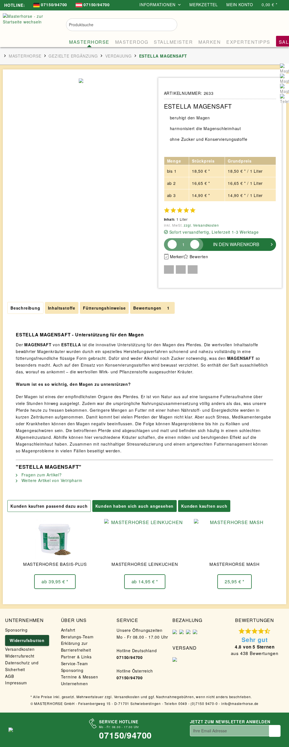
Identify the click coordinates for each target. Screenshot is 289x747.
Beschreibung (25, 308)
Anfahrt (68, 630)
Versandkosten (19, 649)
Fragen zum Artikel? (41, 474)
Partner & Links (76, 657)
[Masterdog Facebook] (284, 78)
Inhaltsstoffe (61, 308)
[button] (169, 269)
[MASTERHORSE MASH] (234, 538)
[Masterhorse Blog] (284, 88)
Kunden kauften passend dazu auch (49, 506)
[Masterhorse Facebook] (284, 68)
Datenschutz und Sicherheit (22, 666)
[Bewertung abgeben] (179, 210)
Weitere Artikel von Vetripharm (51, 480)
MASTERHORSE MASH (234, 564)
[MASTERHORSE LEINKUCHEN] (144, 538)
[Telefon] (284, 98)
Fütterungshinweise (104, 308)
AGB (9, 676)
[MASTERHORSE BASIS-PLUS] (54, 538)
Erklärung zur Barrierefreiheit (76, 646)
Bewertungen (151, 308)
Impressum (16, 682)
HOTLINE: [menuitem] (14, 5)
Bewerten (199, 256)
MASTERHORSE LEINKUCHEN (144, 564)
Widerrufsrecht (19, 656)
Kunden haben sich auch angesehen (134, 506)
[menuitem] (50, 5)
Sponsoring (16, 630)
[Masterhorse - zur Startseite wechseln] (29, 27)
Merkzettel (203, 4)
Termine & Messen (79, 677)
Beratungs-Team (77, 636)
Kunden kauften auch (204, 506)
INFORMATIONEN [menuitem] (158, 4)
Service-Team (74, 663)
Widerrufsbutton (27, 640)
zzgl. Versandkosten (201, 225)
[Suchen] (169, 24)
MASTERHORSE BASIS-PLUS (55, 564)
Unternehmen (74, 683)
